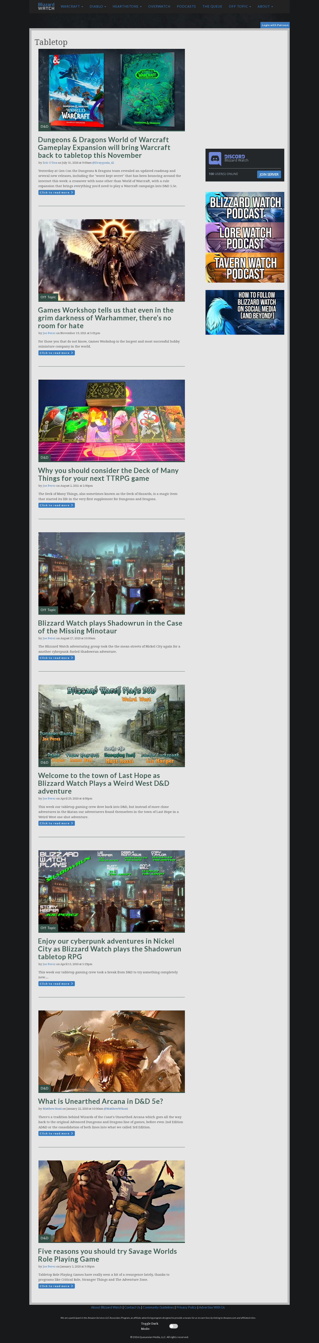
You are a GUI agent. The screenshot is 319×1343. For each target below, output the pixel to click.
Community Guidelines (158, 1307)
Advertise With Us (212, 1307)
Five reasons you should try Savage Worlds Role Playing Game (107, 1255)
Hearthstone (126, 6)
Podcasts (186, 6)
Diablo (97, 6)
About (264, 6)
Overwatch (159, 6)
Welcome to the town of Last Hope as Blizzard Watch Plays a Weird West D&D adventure (103, 783)
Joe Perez (49, 333)
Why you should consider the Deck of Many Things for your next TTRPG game (108, 474)
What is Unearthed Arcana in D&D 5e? (100, 1101)
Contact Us (132, 1307)
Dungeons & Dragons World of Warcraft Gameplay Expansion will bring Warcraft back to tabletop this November (104, 147)
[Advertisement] (245, 61)
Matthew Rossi (52, 1108)
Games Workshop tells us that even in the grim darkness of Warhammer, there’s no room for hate (106, 318)
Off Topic (239, 6)
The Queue (212, 6)
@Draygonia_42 (103, 162)
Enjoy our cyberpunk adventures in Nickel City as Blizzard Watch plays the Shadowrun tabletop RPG (109, 949)
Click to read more (55, 192)
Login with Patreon (275, 25)
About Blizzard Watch (106, 1307)
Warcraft (71, 6)
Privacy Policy (186, 1307)
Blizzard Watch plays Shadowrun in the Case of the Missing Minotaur (110, 627)
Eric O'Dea (50, 162)
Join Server (269, 174)
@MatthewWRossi (116, 1108)
